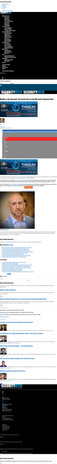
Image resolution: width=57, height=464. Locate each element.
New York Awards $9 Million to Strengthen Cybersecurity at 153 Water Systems (16, 250)
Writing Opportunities (6, 427)
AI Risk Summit (5, 408)
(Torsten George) (16, 343)
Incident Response (7, 29)
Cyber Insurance (7, 43)
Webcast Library (5, 405)
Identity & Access (7, 37)
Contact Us (2, 444)
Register (1, 296)
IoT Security (6, 38)
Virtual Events (4, 7)
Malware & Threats (5, 16)
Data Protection (7, 45)
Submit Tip (2, 437)
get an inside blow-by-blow (13, 184)
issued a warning (30, 176)
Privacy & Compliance (8, 46)
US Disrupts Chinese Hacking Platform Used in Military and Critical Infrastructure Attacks (18, 271)
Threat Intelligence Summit (19, 180)
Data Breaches (7, 20)
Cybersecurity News (5, 4)
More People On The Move (4, 316)
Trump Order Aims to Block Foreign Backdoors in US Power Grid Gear (14, 262)
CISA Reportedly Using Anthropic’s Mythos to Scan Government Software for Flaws (16, 255)
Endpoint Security (7, 35)
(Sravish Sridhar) (8, 368)
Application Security (8, 33)
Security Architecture (6, 32)
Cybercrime (6, 18)
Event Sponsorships (5, 426)
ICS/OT (3, 54)
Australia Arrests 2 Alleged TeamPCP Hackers (10, 263)
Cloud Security (7, 34)
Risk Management (5, 42)
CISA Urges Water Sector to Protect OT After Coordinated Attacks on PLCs (15, 253)
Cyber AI (3, 62)
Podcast (3, 8)
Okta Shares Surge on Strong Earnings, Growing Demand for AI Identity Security (16, 266)
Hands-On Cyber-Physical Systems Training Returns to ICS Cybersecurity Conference (16, 247)
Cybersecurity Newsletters (6, 410)
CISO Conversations (8, 51)
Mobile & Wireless (7, 39)
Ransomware (6, 24)
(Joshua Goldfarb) (9, 380)
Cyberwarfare (7, 17)
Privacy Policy (4, 429)
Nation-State (6, 22)
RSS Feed (3, 417)
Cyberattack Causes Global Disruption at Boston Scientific (12, 269)
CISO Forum (6, 53)
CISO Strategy (5, 49)
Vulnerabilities (7, 25)
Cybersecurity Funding (8, 59)
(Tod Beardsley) (3, 355)
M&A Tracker (6, 61)
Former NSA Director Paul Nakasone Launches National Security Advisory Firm (15, 249)
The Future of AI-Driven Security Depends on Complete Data (12, 270)
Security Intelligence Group (7, 418)
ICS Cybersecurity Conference (7, 10)
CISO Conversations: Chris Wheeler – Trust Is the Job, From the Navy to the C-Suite (16, 267)
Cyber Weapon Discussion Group (7, 415)
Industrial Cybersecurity (9, 55)
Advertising (4, 424)
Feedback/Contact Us (5, 428)
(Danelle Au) (51, 330)
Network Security (7, 41)
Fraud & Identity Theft (8, 21)
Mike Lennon (2, 126)
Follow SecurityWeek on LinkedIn (7, 419)
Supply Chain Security (8, 47)
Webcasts (4, 5)
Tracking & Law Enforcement (9, 30)
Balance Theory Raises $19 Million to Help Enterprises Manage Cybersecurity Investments (17, 251)
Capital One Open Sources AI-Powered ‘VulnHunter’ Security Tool (13, 254)
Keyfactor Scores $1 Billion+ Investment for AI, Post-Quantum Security (14, 257)
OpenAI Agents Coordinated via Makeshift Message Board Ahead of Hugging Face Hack (17, 265)
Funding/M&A (4, 58)
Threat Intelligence (8, 28)
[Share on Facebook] (29, 130)
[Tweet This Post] (29, 131)
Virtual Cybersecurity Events (7, 404)
